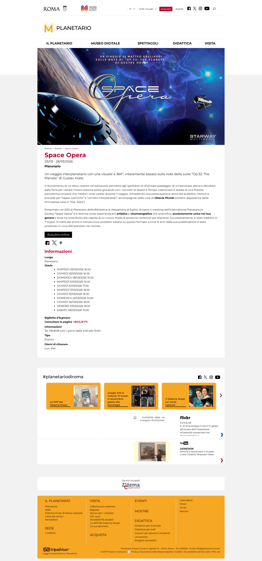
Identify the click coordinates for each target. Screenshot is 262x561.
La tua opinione (99, 526)
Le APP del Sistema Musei (58, 403)
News (183, 503)
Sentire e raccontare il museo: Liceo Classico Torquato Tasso (197, 453)
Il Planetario (59, 43)
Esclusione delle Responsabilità (156, 552)
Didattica (182, 43)
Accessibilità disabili (102, 519)
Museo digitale (105, 43)
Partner (184, 511)
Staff (47, 509)
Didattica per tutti (145, 529)
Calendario (186, 500)
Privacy (134, 552)
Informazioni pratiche (102, 506)
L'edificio (50, 532)
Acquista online (58, 234)
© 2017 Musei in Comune (113, 552)
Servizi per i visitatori (102, 513)
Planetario (73, 28)
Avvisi (183, 507)
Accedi (179, 8)
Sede (49, 528)
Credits (178, 552)
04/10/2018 (199, 429)
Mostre (142, 511)
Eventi (58, 148)
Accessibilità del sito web (197, 552)
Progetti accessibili (146, 540)
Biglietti (94, 509)
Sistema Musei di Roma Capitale (64, 513)
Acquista (166, 8)
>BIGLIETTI (80, 321)
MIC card (95, 516)
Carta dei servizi (54, 516)
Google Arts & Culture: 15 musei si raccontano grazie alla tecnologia (118, 398)
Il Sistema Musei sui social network (175, 401)
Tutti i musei (146, 8)
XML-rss (216, 552)
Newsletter (51, 519)
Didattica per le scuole (148, 525)
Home (48, 148)
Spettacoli (148, 43)
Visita (210, 43)
